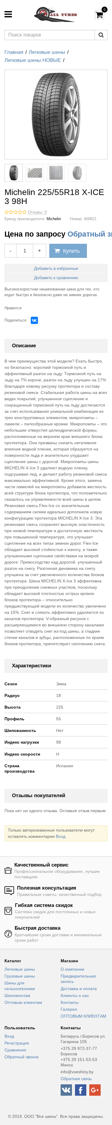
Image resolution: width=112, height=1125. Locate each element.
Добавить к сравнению (56, 277)
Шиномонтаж (17, 995)
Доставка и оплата (79, 988)
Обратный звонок (21, 1056)
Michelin (54, 219)
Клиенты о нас (75, 995)
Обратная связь (76, 1078)
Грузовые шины (19, 976)
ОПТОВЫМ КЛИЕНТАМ (83, 1016)
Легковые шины (47, 52)
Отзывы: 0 (37, 212)
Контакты (70, 1002)
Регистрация (16, 1043)
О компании (72, 969)
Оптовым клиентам (23, 1002)
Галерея (69, 1009)
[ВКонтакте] (34, 320)
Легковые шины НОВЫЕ (32, 60)
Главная (13, 52)
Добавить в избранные (56, 268)
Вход (60, 836)
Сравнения (15, 1050)
